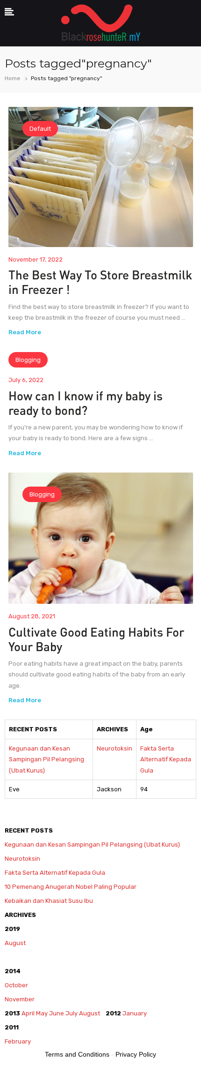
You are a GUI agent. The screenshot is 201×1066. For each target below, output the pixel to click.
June (56, 1013)
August (15, 942)
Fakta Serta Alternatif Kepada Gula (165, 759)
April (28, 1013)
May (42, 1013)
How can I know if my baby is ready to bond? (85, 402)
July (71, 1013)
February (18, 1041)
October (16, 985)
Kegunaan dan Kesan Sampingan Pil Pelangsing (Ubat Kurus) (46, 759)
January (134, 1013)
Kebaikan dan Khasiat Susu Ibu (49, 900)
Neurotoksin (114, 748)
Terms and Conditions (77, 1054)
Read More (24, 332)
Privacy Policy (135, 1054)
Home (12, 78)
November (20, 999)
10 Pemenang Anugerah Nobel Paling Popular (70, 886)
